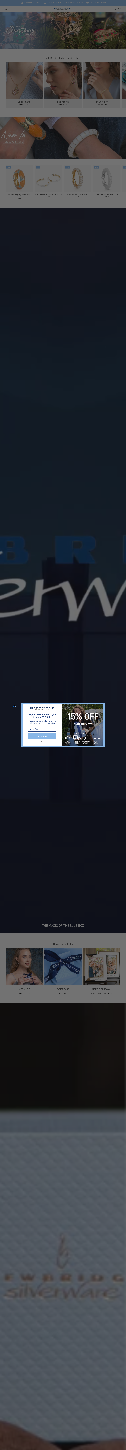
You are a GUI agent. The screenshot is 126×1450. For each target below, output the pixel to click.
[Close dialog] (14, 705)
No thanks (42, 742)
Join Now (42, 736)
